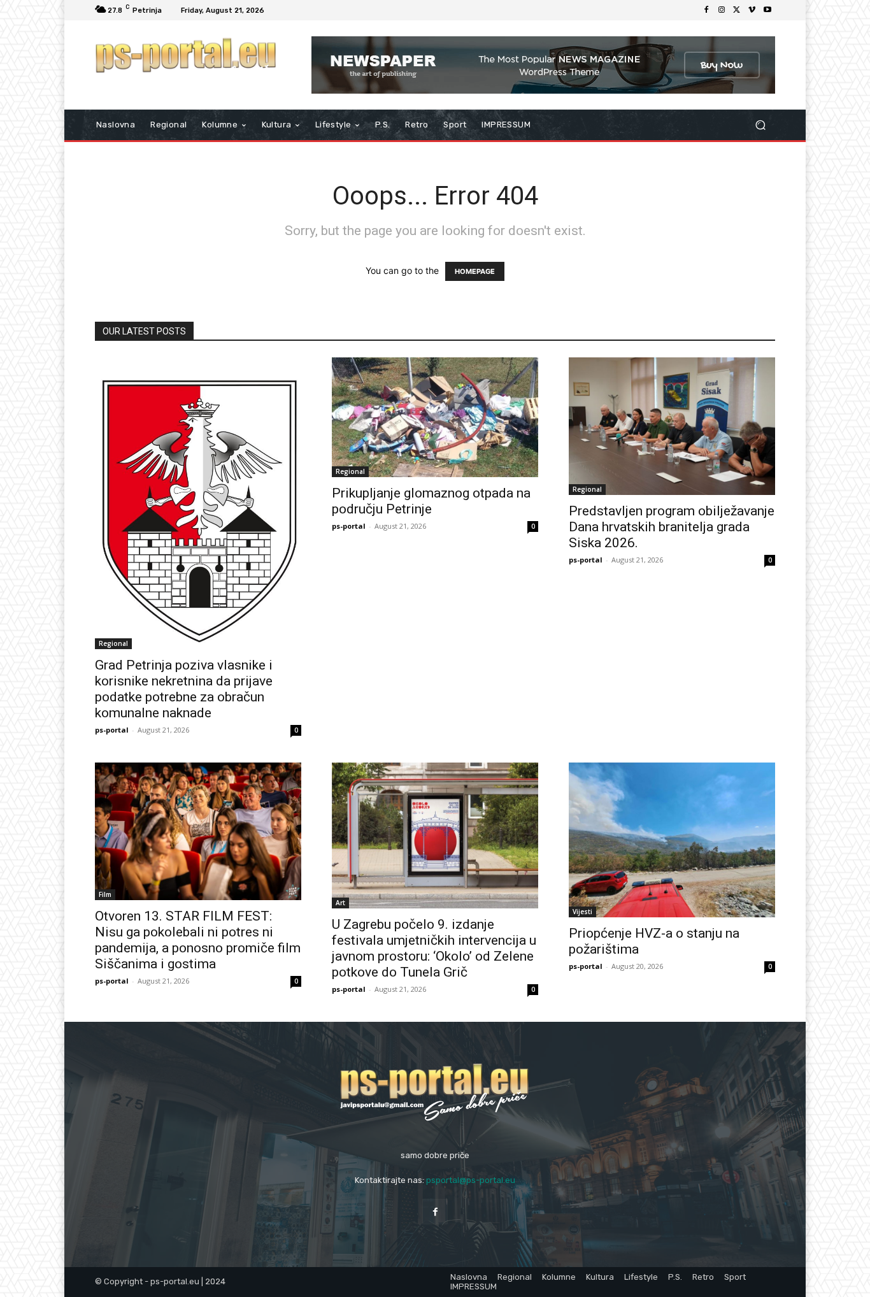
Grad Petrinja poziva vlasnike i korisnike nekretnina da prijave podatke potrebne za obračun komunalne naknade (184, 688)
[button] (760, 125)
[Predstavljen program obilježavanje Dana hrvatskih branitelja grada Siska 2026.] (672, 426)
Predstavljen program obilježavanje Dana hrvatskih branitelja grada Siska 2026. (671, 526)
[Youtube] (767, 10)
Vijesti (582, 911)
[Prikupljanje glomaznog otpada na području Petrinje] (435, 417)
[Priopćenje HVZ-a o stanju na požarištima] (672, 840)
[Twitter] (737, 10)
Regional (113, 643)
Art (340, 902)
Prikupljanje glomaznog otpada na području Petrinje (431, 501)
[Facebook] (706, 10)
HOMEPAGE (475, 271)
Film (105, 894)
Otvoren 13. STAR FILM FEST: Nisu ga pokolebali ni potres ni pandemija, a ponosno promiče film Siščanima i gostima (198, 939)
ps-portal (112, 729)
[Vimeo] (752, 10)
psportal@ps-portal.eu (470, 1180)
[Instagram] (721, 10)
